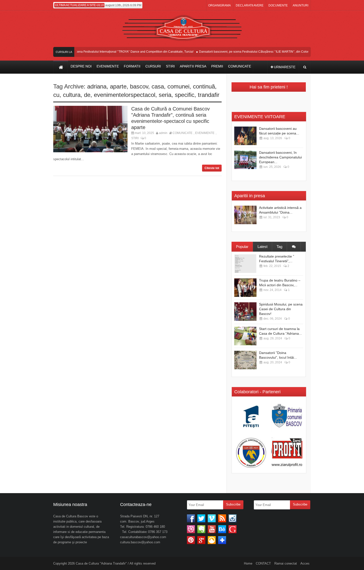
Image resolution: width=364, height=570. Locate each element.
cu (56, 94)
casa (158, 86)
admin (163, 133)
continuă (204, 86)
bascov (139, 86)
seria (165, 94)
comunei (178, 86)
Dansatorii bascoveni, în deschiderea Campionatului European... (280, 157)
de (87, 94)
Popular (242, 246)
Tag (279, 246)
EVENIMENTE (204, 133)
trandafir (208, 94)
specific (184, 94)
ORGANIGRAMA (219, 5)
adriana (96, 86)
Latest (262, 246)
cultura (71, 94)
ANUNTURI (300, 5)
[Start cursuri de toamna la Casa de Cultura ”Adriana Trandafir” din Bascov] (245, 336)
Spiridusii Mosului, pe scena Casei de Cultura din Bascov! (281, 309)
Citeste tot (212, 168)
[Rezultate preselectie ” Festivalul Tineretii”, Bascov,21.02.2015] (245, 263)
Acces (305, 563)
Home (248, 563)
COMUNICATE (182, 133)
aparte (118, 86)
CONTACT (263, 563)
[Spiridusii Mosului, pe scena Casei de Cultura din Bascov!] (245, 311)
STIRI (135, 138)
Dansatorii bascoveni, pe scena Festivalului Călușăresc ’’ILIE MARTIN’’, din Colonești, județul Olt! (259, 51)
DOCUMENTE (278, 5)
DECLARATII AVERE (249, 5)
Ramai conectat (285, 563)
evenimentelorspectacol (124, 94)
